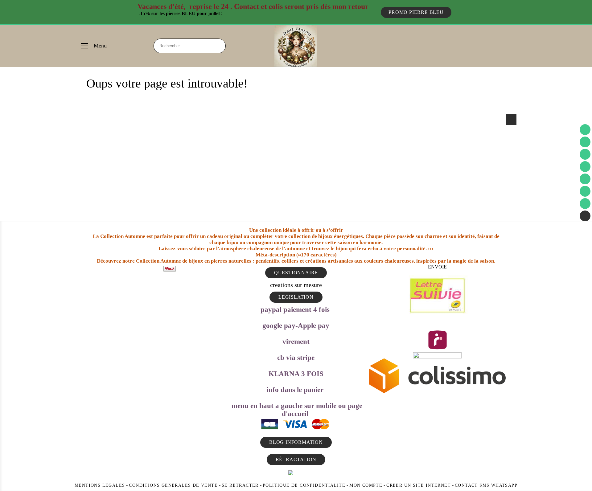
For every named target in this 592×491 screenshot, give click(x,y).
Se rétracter (240, 485)
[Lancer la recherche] (218, 46)
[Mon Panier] (585, 142)
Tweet (156, 268)
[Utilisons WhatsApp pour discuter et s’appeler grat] (585, 216)
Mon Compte (365, 485)
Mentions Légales (100, 485)
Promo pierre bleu (416, 12)
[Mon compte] (585, 191)
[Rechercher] (511, 119)
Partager (143, 268)
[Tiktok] (585, 203)
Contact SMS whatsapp (486, 485)
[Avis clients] (585, 179)
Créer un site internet (418, 485)
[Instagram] (585, 166)
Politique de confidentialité (304, 485)
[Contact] (585, 129)
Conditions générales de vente (173, 485)
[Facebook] (585, 154)
